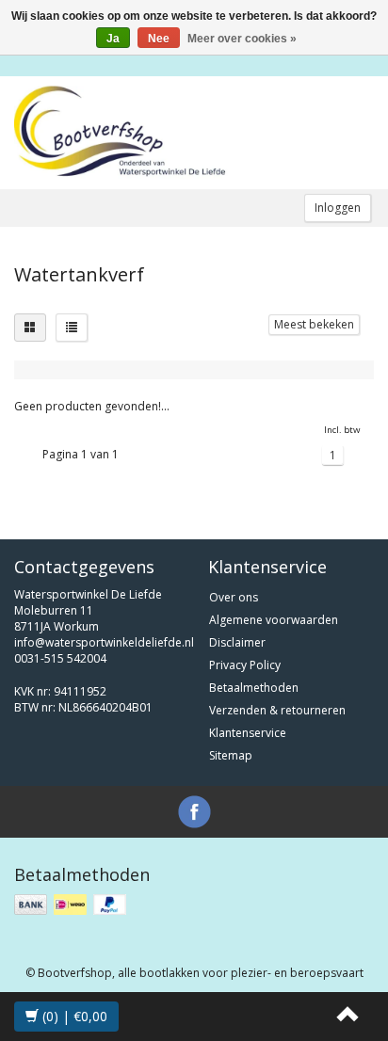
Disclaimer (237, 642)
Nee (159, 38)
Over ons (233, 597)
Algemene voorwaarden (273, 620)
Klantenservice (247, 733)
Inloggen (338, 208)
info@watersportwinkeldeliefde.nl (104, 642)
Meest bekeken (314, 324)
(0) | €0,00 (73, 1016)
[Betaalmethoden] (72, 905)
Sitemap (230, 755)
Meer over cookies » (242, 38)
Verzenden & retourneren (277, 710)
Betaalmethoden (254, 688)
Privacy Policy (245, 665)
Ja (113, 38)
